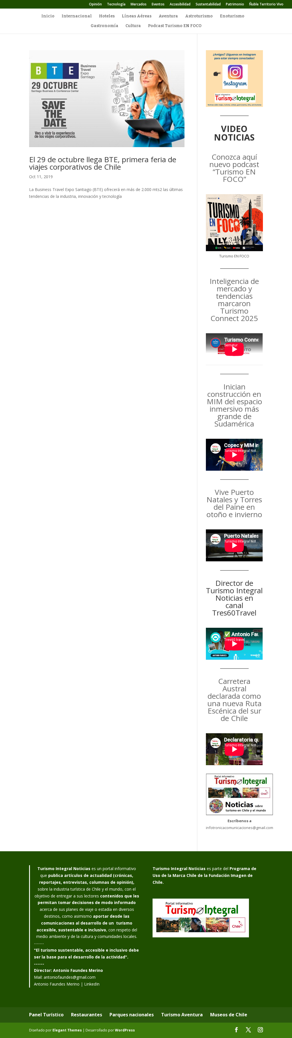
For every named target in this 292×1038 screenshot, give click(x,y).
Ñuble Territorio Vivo (266, 5)
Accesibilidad (180, 5)
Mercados (139, 5)
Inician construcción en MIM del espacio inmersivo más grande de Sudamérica (234, 405)
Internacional (77, 16)
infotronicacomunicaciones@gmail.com (239, 827)
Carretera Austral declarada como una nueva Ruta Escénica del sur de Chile (234, 699)
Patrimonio (235, 5)
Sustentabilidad (208, 5)
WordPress (125, 1030)
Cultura (133, 26)
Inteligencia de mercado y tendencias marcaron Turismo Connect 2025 (234, 299)
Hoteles (107, 16)
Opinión (95, 5)
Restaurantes (86, 1014)
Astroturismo (199, 16)
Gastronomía (104, 26)
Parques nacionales (132, 1014)
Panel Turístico (46, 1014)
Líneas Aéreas (136, 16)
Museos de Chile (228, 1014)
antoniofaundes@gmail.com (70, 977)
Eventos (158, 5)
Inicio (47, 16)
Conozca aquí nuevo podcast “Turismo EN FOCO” (234, 168)
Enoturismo (232, 16)
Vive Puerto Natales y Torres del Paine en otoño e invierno (234, 503)
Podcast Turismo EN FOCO (175, 26)
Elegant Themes (67, 1030)
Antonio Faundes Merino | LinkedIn (67, 984)
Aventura (168, 16)
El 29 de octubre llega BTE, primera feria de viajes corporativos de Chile (102, 163)
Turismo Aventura (182, 1014)
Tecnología (116, 5)
